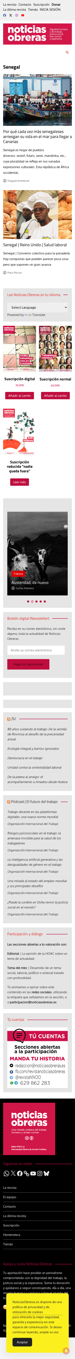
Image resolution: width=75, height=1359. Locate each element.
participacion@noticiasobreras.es (33, 1002)
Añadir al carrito (19, 396)
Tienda (33, 10)
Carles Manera (25, 588)
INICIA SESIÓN (50, 10)
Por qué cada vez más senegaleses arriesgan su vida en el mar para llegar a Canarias (37, 136)
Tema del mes (17, 968)
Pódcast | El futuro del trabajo (34, 801)
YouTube (22, 15)
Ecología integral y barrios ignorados (33, 749)
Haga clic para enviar (28, 664)
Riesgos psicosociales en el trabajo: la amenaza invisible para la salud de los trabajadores (34, 838)
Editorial (13, 954)
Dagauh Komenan (19, 180)
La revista (9, 4)
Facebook (4, 15)
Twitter (10, 15)
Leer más (19, 482)
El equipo (9, 1197)
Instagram (16, 15)
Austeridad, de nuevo (30, 582)
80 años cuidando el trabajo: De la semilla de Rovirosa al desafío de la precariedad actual (36, 734)
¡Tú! (13, 718)
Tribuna (18, 573)
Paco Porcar (15, 272)
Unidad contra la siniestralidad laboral (34, 767)
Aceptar (22, 1342)
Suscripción (41, 4)
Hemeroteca (11, 1235)
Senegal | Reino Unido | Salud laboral (35, 244)
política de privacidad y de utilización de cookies (30, 1309)
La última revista (14, 10)
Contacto (25, 4)
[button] (28, 601)
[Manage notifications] (66, 1350)
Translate (38, 315)
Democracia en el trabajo (24, 758)
